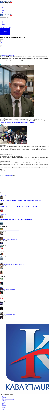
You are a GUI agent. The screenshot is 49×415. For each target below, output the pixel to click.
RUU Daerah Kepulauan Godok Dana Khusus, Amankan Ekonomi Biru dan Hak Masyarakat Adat (13, 264)
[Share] (1, 45)
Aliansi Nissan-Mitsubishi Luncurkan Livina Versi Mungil (9, 314)
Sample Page (3, 403)
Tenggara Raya (3, 24)
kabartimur (1, 42)
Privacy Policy (3, 402)
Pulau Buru (3, 10)
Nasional (2, 410)
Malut (2, 7)
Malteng (2, 23)
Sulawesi (3, 8)
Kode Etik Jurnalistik (4, 398)
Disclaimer (3, 395)
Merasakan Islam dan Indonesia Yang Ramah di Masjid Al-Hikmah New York (11, 230)
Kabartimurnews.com (4, 397)
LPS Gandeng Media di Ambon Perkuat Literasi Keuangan (8, 399)
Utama (2, 19)
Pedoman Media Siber (4, 400)
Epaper (2, 12)
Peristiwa (3, 409)
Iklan (2, 396)
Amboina (3, 9)
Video (2, 11)
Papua (2, 21)
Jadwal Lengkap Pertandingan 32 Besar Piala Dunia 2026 (9, 298)
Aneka (2, 412)
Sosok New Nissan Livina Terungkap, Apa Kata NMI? (9, 309)
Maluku (2, 20)
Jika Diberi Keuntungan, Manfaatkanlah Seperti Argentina (9, 289)
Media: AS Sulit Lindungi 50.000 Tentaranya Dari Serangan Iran (10, 239)
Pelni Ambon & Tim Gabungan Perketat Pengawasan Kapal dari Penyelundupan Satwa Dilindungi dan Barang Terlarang (17, 122)
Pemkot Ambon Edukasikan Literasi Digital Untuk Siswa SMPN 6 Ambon (9, 401)
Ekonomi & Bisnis (4, 407)
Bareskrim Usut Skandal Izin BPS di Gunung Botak (5, 27)
